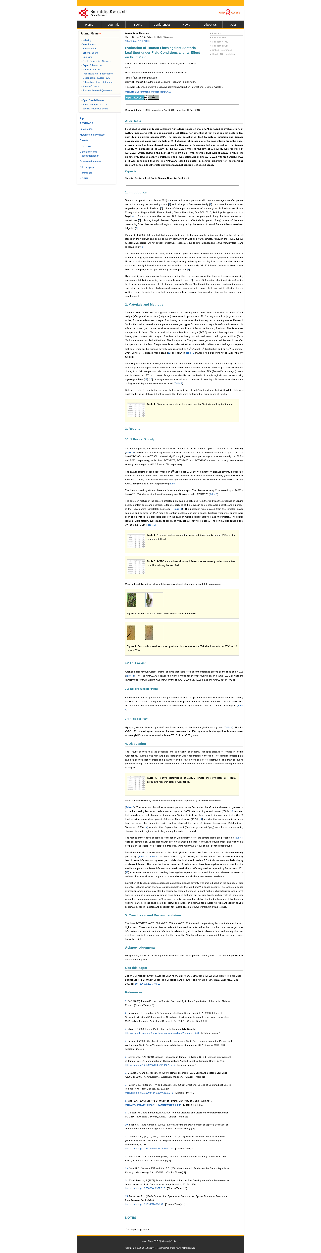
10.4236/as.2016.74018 (137, 41)
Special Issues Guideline (94, 108)
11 (169, 352)
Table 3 (130, 452)
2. (126, 1013)
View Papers (88, 44)
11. (126, 1136)
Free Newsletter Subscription (96, 73)
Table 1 (190, 352)
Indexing (85, 40)
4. (126, 1041)
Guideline (86, 57)
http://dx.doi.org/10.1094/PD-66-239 (144, 1204)
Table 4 (130, 675)
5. (126, 1057)
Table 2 (178, 383)
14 (200, 819)
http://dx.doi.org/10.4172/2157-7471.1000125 (149, 1148)
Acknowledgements (90, 161)
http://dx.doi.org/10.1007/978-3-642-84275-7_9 (150, 1065)
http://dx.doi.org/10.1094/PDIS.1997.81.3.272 (149, 1092)
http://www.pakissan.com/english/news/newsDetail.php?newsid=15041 (162, 1033)
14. (126, 1180)
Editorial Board (89, 52)
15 (127, 872)
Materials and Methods (92, 134)
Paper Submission (91, 65)
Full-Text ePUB (219, 45)
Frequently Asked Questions (96, 90)
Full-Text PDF (218, 37)
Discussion (86, 146)
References (86, 172)
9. (126, 1112)
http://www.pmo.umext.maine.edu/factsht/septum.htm (153, 1104)
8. (126, 1100)
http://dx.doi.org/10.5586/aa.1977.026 (145, 1188)
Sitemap (165, 1241)
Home (89, 24)
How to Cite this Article (223, 54)
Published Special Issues (94, 104)
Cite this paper (87, 167)
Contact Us (175, 1241)
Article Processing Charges (95, 61)
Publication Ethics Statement (96, 82)
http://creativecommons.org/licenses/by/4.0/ (148, 91)
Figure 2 (151, 524)
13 (150, 379)
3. (126, 1029)
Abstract (215, 33)
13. (126, 1168)
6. (126, 1072)
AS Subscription (90, 69)
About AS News (89, 86)
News (186, 24)
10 (190, 280)
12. (126, 1156)
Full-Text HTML (219, 41)
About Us (210, 24)
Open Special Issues (92, 100)
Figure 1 (177, 509)
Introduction (86, 129)
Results (84, 140)
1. (126, 1001)
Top (82, 118)
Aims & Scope (88, 48)
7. (126, 1084)
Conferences (162, 24)
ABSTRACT (86, 123)
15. (126, 1196)
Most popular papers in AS (95, 77)
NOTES (84, 178)
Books (138, 24)
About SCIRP (154, 1241)
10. (126, 1124)
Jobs (233, 24)
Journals (113, 24)
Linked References (221, 50)
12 (146, 379)
